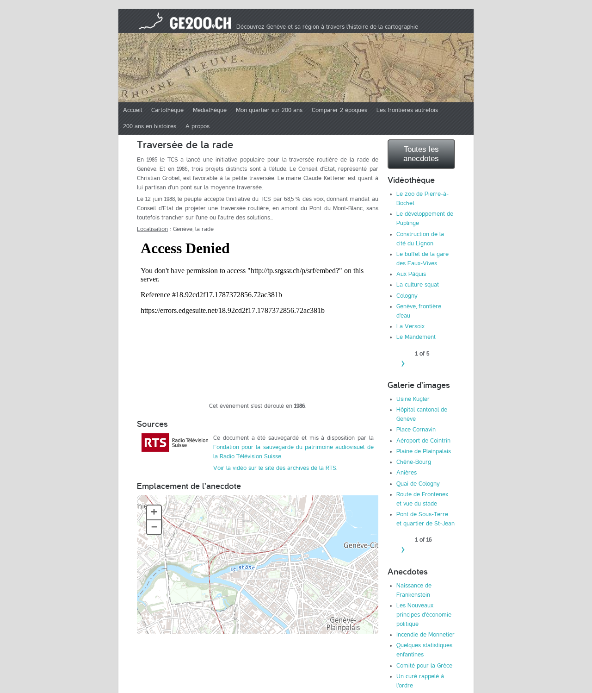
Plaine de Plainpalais (423, 451)
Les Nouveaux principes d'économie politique (423, 614)
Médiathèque (210, 110)
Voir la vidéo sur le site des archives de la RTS (274, 468)
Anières (406, 472)
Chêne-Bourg (413, 462)
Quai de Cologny (418, 484)
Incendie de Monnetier (425, 634)
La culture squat (417, 284)
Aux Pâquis (411, 274)
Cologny (407, 296)
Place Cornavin (416, 429)
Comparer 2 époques (339, 110)
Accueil (132, 110)
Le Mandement (416, 337)
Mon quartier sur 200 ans (269, 110)
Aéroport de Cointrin (423, 440)
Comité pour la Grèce (424, 665)
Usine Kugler (413, 399)
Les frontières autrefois (407, 110)
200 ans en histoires (149, 126)
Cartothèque (167, 110)
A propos (197, 126)
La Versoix (410, 326)
